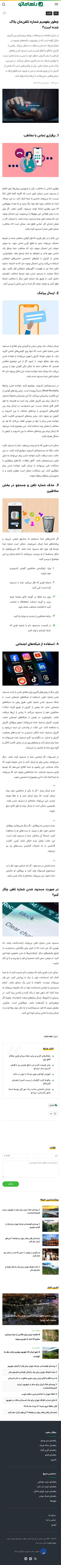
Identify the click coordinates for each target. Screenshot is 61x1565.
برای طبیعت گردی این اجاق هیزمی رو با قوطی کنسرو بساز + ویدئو (30, 1067)
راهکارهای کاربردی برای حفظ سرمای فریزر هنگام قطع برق (29, 1057)
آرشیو (54, 1525)
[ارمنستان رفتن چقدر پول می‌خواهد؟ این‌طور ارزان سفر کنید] (50, 1240)
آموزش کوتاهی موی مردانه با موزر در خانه (31, 1074)
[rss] (35, 1559)
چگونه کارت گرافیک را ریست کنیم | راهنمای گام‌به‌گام (31, 1082)
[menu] (56, 4)
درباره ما (52, 1515)
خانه (56, 13)
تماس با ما (51, 1520)
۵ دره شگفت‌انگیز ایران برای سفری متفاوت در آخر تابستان (32, 1378)
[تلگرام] (26, 1559)
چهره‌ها (53, 1501)
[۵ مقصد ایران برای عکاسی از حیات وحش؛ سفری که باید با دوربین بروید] (50, 1335)
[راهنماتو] (30, 4)
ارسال (10, 1184)
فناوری (49, 13)
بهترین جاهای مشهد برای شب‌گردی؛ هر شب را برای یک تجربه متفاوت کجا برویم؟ (30, 1318)
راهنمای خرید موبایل (47, 1482)
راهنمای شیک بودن (47, 1496)
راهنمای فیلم (50, 1455)
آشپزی (53, 1460)
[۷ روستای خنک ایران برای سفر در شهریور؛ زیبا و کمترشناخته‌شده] (50, 1212)
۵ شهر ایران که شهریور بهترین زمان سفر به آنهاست (22, 1354)
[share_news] (4, 13)
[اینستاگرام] (30, 1558)
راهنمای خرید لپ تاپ (46, 1487)
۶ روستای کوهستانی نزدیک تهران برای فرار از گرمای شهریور (22, 1226)
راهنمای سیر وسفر (48, 1441)
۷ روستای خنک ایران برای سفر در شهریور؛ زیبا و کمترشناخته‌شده (21, 1211)
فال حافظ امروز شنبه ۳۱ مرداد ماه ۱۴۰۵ (40, 1406)
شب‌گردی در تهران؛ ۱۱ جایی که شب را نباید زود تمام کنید (21, 1254)
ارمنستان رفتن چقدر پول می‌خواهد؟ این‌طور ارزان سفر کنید (22, 1240)
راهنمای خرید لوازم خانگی (45, 1491)
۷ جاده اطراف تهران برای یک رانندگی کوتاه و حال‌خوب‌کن (22, 1269)
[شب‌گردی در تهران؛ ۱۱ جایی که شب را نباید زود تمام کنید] (50, 1254)
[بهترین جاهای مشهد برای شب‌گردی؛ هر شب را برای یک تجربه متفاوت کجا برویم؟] (30, 1309)
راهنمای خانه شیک (48, 1445)
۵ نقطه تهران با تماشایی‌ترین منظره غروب (39, 1394)
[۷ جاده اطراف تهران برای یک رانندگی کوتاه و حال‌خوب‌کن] (50, 1269)
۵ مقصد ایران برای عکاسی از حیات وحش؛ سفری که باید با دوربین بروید (22, 1337)
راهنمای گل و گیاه (48, 1450)
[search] (4, 4)
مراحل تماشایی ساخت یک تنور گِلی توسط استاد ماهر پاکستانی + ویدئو (29, 1091)
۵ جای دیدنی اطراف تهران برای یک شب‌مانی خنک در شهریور (31, 1400)
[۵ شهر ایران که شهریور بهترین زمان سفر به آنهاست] (50, 1353)
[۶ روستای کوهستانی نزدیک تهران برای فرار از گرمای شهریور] (50, 1226)
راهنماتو (18, 1539)
